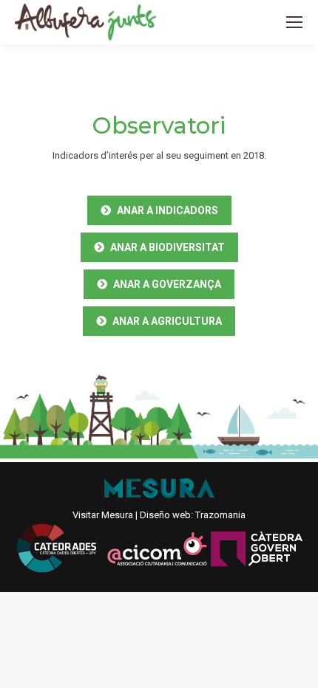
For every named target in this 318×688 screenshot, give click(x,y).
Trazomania (220, 514)
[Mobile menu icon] (294, 22)
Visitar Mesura (102, 514)
